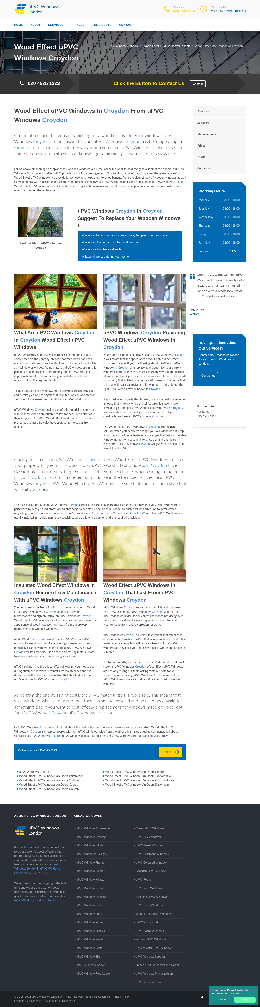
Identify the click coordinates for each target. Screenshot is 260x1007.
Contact (126, 24)
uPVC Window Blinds (89, 845)
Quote (201, 157)
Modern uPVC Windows (151, 939)
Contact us (204, 168)
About (35, 24)
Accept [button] (245, 1000)
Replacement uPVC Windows (154, 948)
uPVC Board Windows (150, 845)
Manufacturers (206, 134)
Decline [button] (222, 1000)
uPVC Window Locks (89, 905)
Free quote (102, 24)
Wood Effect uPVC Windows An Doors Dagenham (137, 784)
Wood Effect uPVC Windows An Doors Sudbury (49, 780)
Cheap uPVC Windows (150, 828)
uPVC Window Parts (89, 914)
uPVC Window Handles (91, 897)
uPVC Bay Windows (148, 837)
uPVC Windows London (34, 772)
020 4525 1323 (184, 10)
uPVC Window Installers (91, 888)
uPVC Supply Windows (90, 965)
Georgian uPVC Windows (151, 871)
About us (203, 111)
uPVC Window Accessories (93, 828)
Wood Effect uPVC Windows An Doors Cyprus (48, 784)
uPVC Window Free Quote (93, 973)
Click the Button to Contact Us (146, 83)
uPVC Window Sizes (148, 982)
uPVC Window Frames (90, 871)
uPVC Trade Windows (149, 905)
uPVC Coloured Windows (152, 862)
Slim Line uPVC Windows (151, 897)
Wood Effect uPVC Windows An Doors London (135, 772)
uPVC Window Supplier (150, 956)
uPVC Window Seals (89, 948)
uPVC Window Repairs (90, 939)
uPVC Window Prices (89, 922)
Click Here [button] (234, 993)
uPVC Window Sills (88, 956)
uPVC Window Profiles (90, 931)
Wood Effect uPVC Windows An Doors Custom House (139, 780)
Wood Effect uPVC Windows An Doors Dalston (49, 789)
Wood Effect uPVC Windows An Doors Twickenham (138, 776)
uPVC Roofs (143, 879)
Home (18, 24)
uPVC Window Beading (91, 837)
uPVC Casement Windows (152, 854)
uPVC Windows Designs (91, 854)
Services (55, 24)
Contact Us (169, 752)
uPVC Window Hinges (90, 879)
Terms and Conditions (98, 997)
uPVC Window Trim (148, 922)
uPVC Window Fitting (90, 862)
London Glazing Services (28, 1001)
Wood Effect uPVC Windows (154, 914)
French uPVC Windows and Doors (157, 965)
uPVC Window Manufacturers (154, 973)
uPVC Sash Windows (149, 888)
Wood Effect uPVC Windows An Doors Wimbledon (51, 776)
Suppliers (203, 123)
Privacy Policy (122, 997)
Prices (79, 24)
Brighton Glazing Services (60, 1001)
